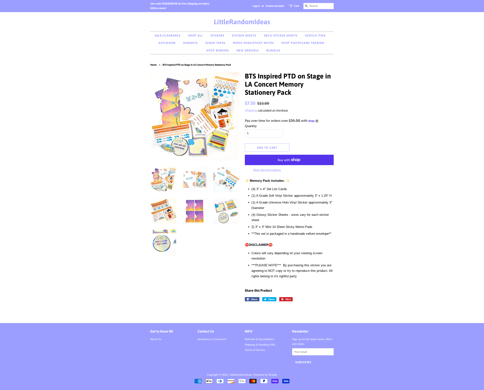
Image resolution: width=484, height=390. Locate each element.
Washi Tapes (215, 42)
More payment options (267, 170)
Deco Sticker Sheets (281, 35)
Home (153, 64)
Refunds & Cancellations (259, 339)
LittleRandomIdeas (242, 22)
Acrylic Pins (315, 35)
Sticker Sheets (244, 35)
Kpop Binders (217, 50)
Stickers (217, 35)
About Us (155, 339)
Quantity (251, 126)
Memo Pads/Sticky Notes (253, 42)
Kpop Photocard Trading (303, 42)
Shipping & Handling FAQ (260, 344)
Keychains (167, 42)
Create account (275, 5)
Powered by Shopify (265, 374)
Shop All (195, 35)
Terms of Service (255, 349)
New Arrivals (248, 50)
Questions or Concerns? (212, 339)
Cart (296, 5)
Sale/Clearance (168, 35)
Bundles (273, 50)
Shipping (251, 110)
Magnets (190, 42)
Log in (256, 5)
